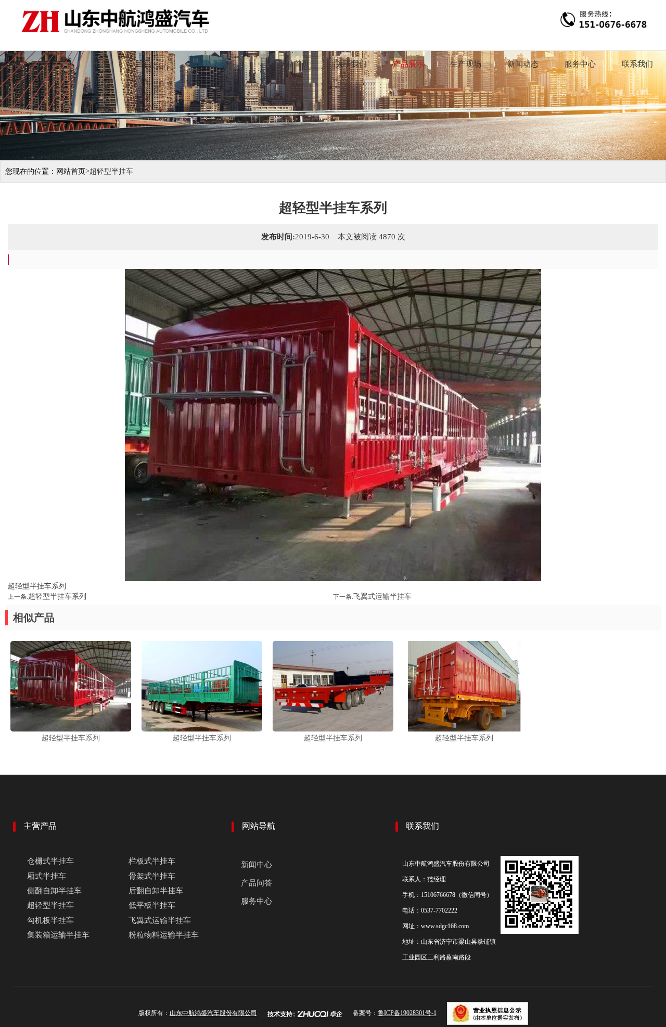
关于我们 (351, 64)
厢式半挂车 (46, 876)
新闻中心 (256, 865)
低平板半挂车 (152, 905)
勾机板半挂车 (50, 920)
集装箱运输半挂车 (58, 935)
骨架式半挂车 (152, 876)
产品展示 (408, 64)
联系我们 (637, 64)
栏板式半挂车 (152, 861)
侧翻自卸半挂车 (54, 891)
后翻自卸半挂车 (156, 891)
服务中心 (580, 64)
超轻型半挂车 (50, 905)
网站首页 (294, 64)
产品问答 (256, 883)
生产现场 (465, 64)
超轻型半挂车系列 (57, 596)
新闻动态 (523, 64)
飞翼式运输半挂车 (382, 596)
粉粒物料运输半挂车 (164, 935)
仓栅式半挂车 (50, 861)
